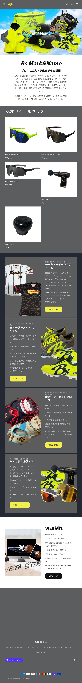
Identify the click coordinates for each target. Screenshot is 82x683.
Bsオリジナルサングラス (13, 155)
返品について (69, 647)
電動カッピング (10, 244)
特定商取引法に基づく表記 (53, 647)
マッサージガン (46, 200)
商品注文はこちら (19, 505)
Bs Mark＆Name (15, 678)
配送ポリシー (19, 647)
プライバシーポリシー (34, 647)
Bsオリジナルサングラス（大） (51, 155)
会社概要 (9, 647)
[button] (4, 4)
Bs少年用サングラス (12, 182)
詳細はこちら (53, 309)
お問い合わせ (41, 652)
